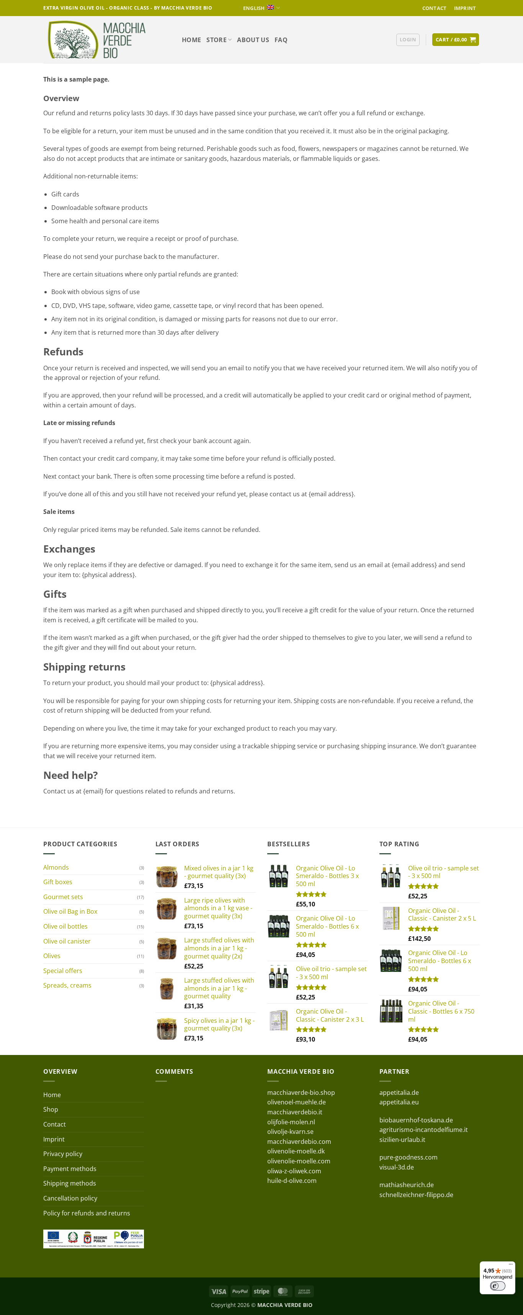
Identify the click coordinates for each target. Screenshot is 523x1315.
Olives (51, 956)
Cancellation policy (70, 1198)
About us (253, 40)
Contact (434, 8)
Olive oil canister (67, 941)
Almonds (56, 867)
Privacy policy (62, 1154)
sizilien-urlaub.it (402, 1139)
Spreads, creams (67, 985)
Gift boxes (57, 882)
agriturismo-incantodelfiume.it (423, 1129)
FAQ (281, 40)
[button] (408, 40)
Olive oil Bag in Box (70, 911)
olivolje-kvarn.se (290, 1131)
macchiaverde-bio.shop (301, 1092)
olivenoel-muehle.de (296, 1102)
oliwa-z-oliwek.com (294, 1171)
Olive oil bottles (65, 926)
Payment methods (69, 1169)
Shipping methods (69, 1183)
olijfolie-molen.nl (291, 1122)
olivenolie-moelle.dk (296, 1151)
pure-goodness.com (408, 1157)
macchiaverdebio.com (299, 1141)
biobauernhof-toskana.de (416, 1120)
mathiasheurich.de (406, 1185)
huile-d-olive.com (292, 1180)
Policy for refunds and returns (86, 1213)
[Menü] (510, 1266)
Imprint (465, 8)
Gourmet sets (63, 897)
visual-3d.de (396, 1167)
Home (191, 40)
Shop (50, 1109)
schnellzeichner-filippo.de (416, 1195)
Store (216, 40)
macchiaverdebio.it (294, 1112)
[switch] (497, 1285)
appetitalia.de (399, 1092)
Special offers (62, 971)
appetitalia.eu (399, 1102)
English (254, 8)
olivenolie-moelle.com (298, 1161)
